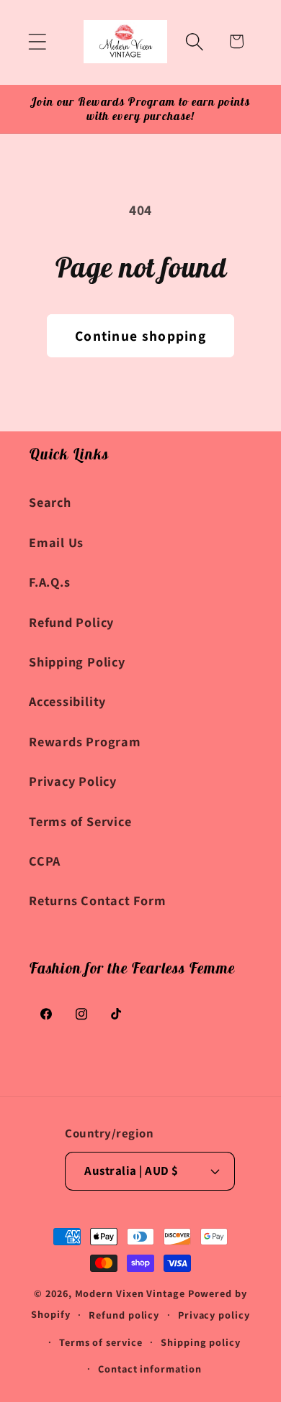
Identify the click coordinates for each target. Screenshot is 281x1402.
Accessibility (67, 701)
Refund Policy (71, 622)
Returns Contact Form (97, 900)
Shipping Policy (77, 661)
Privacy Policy (73, 780)
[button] (37, 41)
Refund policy (124, 1314)
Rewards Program (85, 741)
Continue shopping (140, 335)
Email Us (56, 542)
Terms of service (101, 1342)
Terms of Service (80, 821)
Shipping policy (201, 1342)
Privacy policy (214, 1314)
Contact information (149, 1368)
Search (50, 501)
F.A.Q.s (49, 581)
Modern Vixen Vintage (130, 1293)
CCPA (45, 860)
